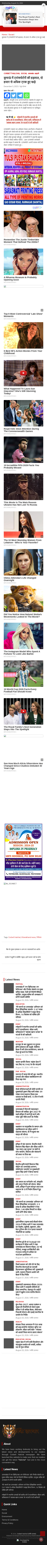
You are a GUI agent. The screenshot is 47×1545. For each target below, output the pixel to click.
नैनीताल (38, 937)
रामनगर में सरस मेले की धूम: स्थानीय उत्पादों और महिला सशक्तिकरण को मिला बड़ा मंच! (29, 1077)
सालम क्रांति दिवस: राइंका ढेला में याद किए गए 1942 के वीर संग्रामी (28, 1063)
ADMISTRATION (21, 1262)
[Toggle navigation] (5, 28)
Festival (19, 984)
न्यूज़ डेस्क (23, 86)
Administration (22, 1086)
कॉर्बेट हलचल (34, 1000)
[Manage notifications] (41, 1539)
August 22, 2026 (22, 1195)
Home (4, 1510)
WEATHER (19, 1042)
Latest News (13, 979)
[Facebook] (7, 95)
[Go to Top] (42, 1533)
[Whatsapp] (27, 95)
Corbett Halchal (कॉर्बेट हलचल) (26, 1534)
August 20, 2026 (22, 1318)
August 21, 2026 (22, 1258)
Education (20, 1004)
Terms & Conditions (10, 1520)
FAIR (17, 1071)
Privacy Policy (7, 1523)
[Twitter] (14, 95)
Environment (7, 1516)
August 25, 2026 (22, 1000)
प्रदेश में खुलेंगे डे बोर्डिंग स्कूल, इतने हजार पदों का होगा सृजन (23, 958)
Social (24, 73)
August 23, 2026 (22, 1137)
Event (18, 1024)
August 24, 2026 (22, 1082)
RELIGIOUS (20, 1302)
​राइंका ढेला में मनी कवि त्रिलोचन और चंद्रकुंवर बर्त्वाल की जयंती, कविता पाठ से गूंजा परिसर (29, 1344)
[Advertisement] (23, 798)
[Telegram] (20, 95)
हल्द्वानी (37, 73)
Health (19, 1322)
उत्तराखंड (31, 73)
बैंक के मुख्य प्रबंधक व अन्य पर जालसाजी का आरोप (23, 949)
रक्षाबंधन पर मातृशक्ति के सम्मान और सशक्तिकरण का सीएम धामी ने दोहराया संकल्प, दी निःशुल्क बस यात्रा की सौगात (29, 1130)
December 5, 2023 (11, 86)
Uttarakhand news (28, 937)
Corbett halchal (14, 937)
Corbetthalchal (12, 73)
